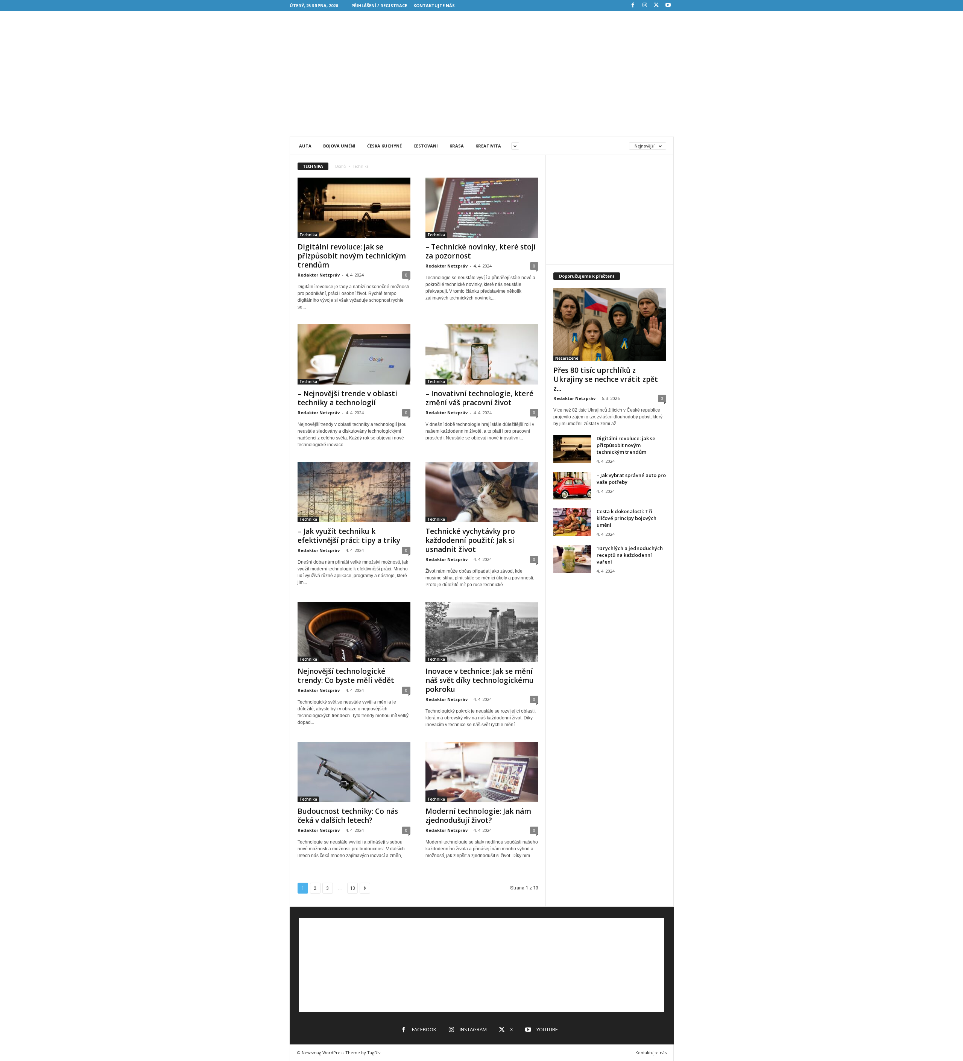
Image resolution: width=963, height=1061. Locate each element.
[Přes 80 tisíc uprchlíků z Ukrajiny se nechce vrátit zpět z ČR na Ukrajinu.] (609, 324)
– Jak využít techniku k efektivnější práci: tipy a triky (349, 535)
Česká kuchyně (384, 146)
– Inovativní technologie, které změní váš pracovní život (479, 398)
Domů (340, 166)
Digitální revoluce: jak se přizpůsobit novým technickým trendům (352, 256)
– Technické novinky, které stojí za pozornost (480, 251)
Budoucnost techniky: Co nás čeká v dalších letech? (348, 815)
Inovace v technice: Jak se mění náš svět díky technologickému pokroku (479, 680)
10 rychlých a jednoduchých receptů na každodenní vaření (630, 555)
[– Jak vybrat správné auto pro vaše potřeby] (572, 486)
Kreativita (488, 146)
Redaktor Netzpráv (319, 275)
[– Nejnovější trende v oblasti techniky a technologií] (354, 354)
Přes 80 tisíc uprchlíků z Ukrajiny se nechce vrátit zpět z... (605, 379)
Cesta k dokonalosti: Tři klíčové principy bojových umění (626, 518)
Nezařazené (566, 358)
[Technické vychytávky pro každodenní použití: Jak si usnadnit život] (481, 492)
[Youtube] (668, 5)
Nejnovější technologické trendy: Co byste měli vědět (346, 675)
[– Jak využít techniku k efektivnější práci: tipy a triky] (354, 492)
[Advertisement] (481, 82)
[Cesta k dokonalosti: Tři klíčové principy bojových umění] (572, 522)
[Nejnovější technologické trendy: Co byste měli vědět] (354, 632)
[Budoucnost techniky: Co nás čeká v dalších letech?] (354, 772)
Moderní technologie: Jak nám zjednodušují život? (478, 815)
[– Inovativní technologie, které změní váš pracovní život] (481, 354)
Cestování (425, 146)
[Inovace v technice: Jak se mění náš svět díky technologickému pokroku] (481, 632)
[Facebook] (633, 5)
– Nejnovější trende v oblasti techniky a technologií (347, 398)
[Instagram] (644, 5)
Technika (308, 234)
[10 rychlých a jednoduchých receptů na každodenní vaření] (572, 559)
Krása (457, 146)
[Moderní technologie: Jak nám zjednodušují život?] (481, 772)
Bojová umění (339, 146)
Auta (305, 146)
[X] (656, 5)
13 (352, 888)
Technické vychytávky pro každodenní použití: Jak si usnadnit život (470, 540)
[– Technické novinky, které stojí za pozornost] (481, 208)
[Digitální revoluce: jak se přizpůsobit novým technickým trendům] (354, 208)
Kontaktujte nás (434, 5)
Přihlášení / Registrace (379, 5)
